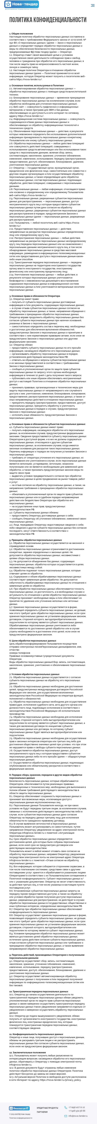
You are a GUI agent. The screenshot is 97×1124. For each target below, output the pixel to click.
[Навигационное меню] (92, 5)
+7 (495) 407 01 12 (77, 1107)
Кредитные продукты (47, 1108)
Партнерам (42, 1112)
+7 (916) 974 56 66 (77, 1111)
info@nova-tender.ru (78, 1116)
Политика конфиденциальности (20, 1118)
